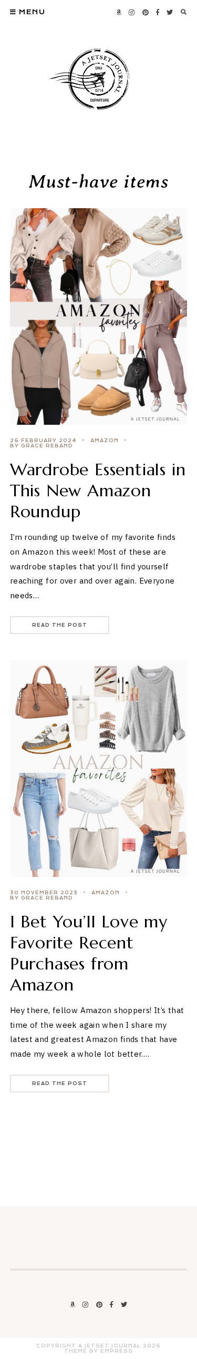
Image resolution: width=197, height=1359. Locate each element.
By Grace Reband (41, 445)
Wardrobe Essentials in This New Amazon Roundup (98, 490)
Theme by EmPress (98, 1351)
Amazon (104, 440)
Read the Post (59, 625)
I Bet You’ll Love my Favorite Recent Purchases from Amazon (89, 953)
